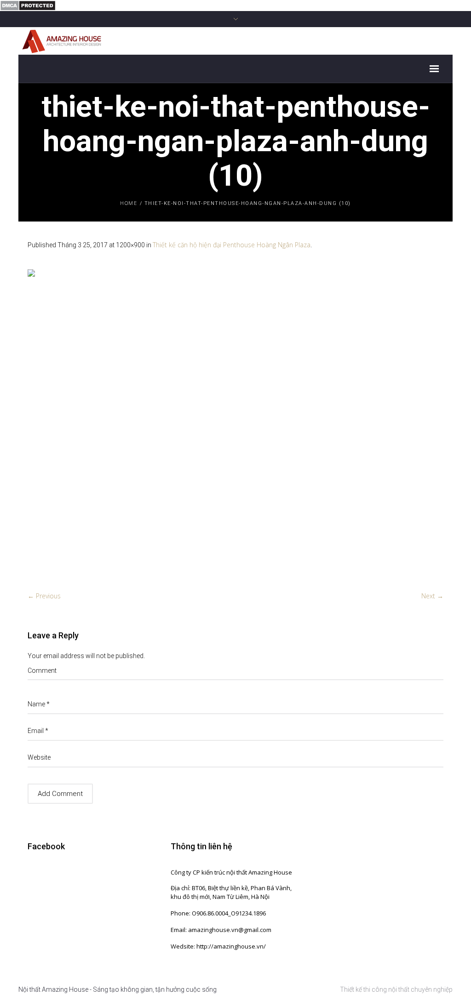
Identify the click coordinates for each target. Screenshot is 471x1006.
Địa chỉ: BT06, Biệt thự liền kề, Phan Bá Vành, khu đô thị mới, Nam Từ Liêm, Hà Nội (231, 892)
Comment (42, 670)
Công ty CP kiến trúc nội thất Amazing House (231, 872)
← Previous (44, 595)
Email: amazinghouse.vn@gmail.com (221, 930)
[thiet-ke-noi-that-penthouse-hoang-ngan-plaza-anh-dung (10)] (235, 425)
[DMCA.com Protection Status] (28, 4)
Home (128, 202)
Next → (432, 595)
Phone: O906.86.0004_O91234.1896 (218, 913)
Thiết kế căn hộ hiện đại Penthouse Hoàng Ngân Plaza (231, 244)
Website (39, 757)
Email (38, 730)
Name (39, 704)
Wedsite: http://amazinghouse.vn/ (218, 946)
